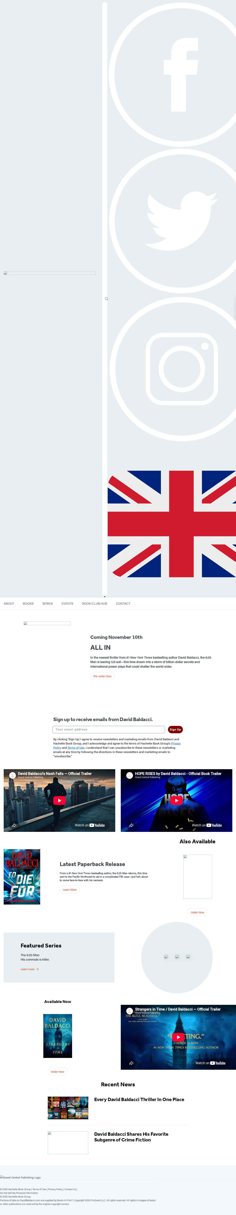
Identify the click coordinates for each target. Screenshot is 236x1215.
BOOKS (28, 604)
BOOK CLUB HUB (94, 604)
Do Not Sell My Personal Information (19, 1193)
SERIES (47, 604)
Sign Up (175, 729)
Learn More (70, 889)
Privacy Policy (55, 1189)
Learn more (27, 969)
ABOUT (9, 604)
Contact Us (70, 1189)
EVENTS (67, 604)
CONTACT (123, 604)
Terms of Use (39, 1189)
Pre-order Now (102, 676)
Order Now (197, 912)
